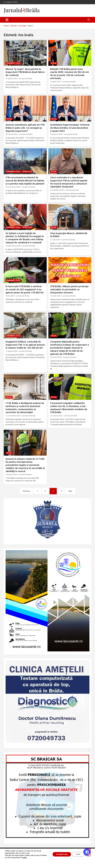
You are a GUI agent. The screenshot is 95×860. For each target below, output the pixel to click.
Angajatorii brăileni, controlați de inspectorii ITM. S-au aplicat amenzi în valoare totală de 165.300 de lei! (25, 344)
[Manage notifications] (89, 855)
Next (70, 491)
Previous (26, 491)
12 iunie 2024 (55, 296)
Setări (78, 854)
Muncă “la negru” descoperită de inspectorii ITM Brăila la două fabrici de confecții (25, 72)
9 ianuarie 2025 (56, 134)
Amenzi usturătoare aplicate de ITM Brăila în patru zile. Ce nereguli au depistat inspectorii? (25, 127)
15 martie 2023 (56, 416)
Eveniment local (13, 63)
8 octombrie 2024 (57, 190)
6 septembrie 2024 (13, 246)
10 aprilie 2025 (11, 79)
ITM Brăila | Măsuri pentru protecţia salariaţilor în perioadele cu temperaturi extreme (69, 289)
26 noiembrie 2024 (13, 187)
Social (54, 63)
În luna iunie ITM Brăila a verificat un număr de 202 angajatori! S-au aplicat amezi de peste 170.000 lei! (25, 289)
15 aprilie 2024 (11, 351)
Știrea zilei (27, 171)
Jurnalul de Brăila (25, 79)
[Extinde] (86, 663)
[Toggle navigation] (7, 20)
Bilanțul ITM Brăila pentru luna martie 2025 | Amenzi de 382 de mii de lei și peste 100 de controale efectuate (69, 74)
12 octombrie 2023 (13, 416)
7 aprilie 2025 (55, 82)
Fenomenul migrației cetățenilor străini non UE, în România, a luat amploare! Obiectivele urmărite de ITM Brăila (68, 408)
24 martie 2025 (11, 134)
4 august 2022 (11, 474)
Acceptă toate (61, 854)
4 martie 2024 (55, 357)
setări (25, 858)
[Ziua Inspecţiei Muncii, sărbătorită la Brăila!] (69, 217)
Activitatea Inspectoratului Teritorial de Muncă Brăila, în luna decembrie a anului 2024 (69, 127)
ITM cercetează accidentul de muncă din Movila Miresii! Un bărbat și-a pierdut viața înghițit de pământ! (25, 180)
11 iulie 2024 (55, 240)
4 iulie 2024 (10, 296)
